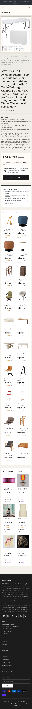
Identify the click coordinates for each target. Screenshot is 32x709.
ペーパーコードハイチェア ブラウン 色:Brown (9, 279)
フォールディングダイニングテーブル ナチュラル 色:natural (9, 354)
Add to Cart (16, 177)
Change (25, 168)
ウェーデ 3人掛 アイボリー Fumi (9, 329)
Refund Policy (6, 659)
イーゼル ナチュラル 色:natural (8, 229)
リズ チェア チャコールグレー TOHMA (9, 454)
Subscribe (7, 685)
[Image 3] (15, 48)
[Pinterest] (25, 616)
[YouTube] (12, 616)
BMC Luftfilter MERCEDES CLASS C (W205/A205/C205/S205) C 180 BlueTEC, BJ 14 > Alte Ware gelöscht (9, 488)
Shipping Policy (6, 669)
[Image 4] (21, 48)
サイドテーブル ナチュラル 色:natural (22, 254)
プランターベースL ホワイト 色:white (22, 404)
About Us (4, 641)
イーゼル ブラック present (21, 379)
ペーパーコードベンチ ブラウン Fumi (22, 329)
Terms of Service (7, 665)
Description (4, 117)
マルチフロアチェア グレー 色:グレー (9, 429)
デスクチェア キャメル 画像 (9, 379)
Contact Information (7, 672)
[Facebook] (4, 616)
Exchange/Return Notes (10, 189)
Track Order (5, 650)
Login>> (8, 501)
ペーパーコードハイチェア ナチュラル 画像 (22, 429)
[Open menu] (3, 7)
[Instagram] (8, 616)
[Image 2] (10, 48)
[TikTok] (16, 616)
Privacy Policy (6, 662)
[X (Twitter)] (21, 616)
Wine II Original (7, 549)
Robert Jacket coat (22, 549)
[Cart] (29, 7)
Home (2, 57)
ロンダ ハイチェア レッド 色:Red (9, 404)
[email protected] (16, 200)
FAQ (3, 647)
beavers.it (5, 12)
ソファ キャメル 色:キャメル (22, 454)
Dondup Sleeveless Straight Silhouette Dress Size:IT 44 (22, 519)
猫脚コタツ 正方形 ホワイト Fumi (22, 354)
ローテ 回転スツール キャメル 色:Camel (8, 254)
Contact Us (5, 644)
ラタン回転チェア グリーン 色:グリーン (9, 304)
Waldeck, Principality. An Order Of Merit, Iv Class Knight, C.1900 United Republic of (22, 488)
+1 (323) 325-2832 (6, 629)
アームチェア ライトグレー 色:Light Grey (22, 304)
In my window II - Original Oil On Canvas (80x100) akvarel (9, 519)
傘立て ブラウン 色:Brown (21, 279)
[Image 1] (4, 48)
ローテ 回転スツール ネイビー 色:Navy (22, 229)
